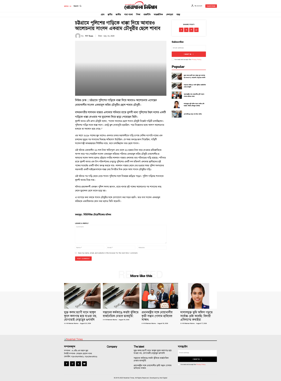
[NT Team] (78, 36)
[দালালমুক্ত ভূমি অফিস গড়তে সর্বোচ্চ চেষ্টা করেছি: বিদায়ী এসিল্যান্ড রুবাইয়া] (177, 104)
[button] (78, 6)
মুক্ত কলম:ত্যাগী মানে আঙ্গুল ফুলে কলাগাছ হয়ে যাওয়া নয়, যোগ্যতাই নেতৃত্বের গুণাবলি (194, 76)
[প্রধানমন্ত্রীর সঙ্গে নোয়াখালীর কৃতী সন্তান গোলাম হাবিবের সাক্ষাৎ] (177, 95)
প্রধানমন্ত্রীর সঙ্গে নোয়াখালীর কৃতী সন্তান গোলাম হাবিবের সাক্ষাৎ (194, 95)
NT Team (89, 36)
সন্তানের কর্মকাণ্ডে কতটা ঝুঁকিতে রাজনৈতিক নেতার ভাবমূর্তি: (121, 314)
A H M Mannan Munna (71, 323)
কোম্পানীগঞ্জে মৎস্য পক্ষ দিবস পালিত (193, 114)
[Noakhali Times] (140, 5)
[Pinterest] (191, 30)
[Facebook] (181, 30)
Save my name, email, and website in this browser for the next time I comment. (108, 253)
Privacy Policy (196, 59)
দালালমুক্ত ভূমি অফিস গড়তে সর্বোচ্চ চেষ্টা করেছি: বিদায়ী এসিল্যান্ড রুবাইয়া (194, 104)
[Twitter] (186, 30)
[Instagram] (72, 363)
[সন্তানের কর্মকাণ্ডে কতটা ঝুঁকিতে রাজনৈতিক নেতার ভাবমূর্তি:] (177, 85)
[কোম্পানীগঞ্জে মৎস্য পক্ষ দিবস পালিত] (177, 114)
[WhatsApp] (196, 30)
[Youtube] (84, 363)
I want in (187, 54)
